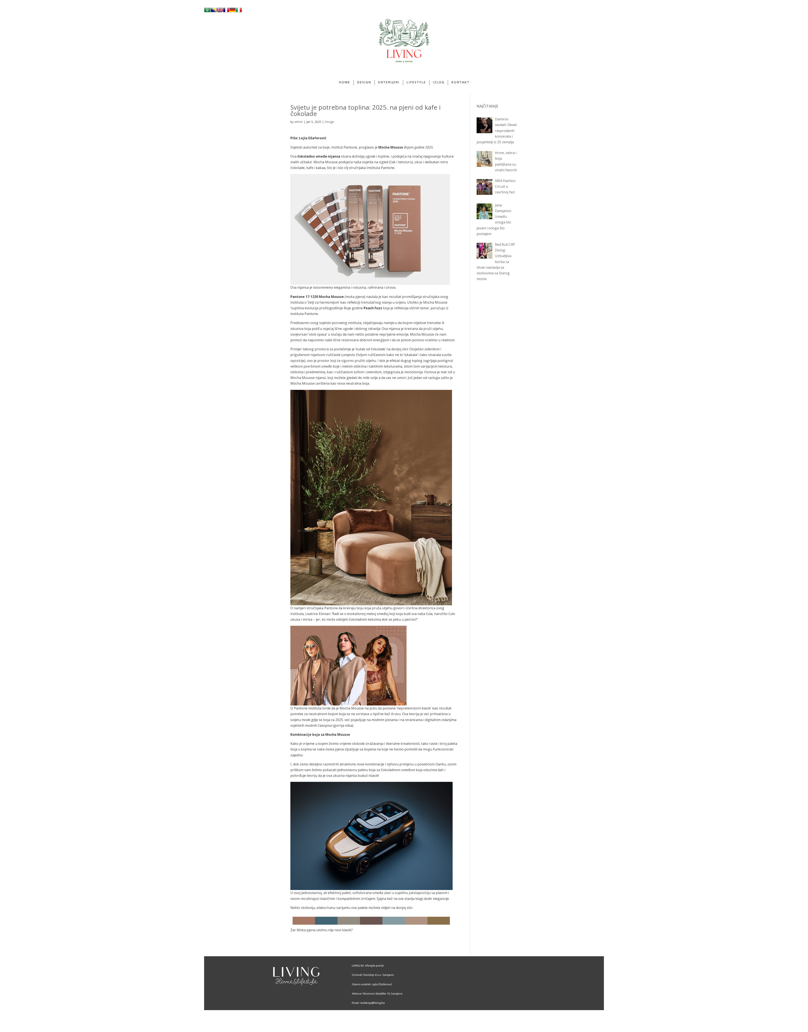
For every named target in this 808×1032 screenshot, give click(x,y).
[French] (226, 11)
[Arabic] (207, 11)
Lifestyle (416, 82)
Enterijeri (389, 82)
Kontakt (460, 82)
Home (344, 82)
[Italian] (239, 11)
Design (364, 82)
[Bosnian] (213, 11)
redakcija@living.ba (372, 1003)
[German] (232, 11)
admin (298, 122)
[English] (220, 11)
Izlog (438, 82)
